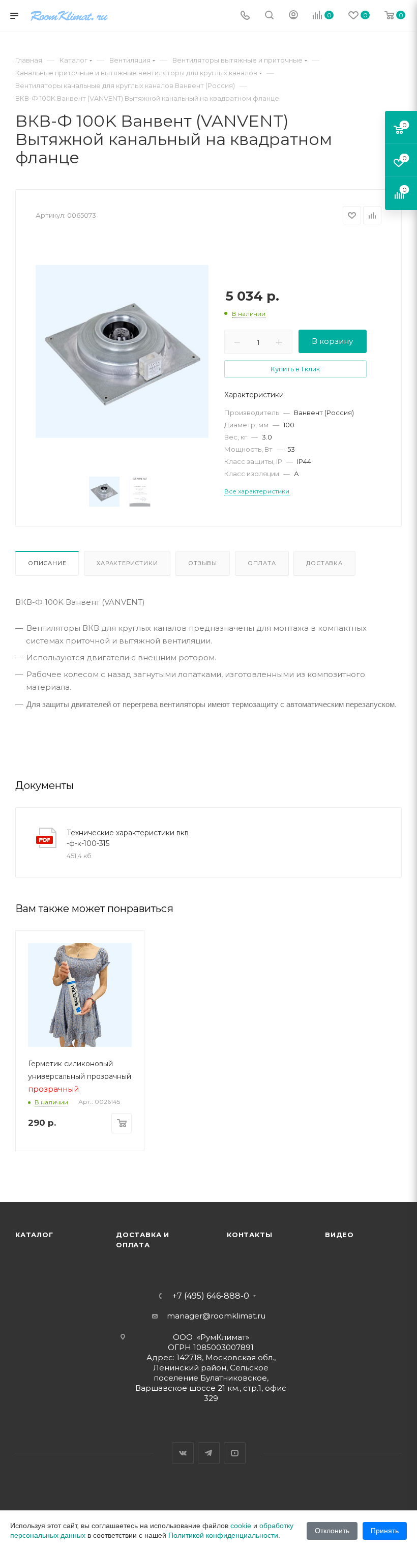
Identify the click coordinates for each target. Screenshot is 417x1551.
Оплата (262, 563)
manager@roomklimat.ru (216, 1316)
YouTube (235, 1453)
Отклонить (332, 1531)
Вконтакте (183, 1453)
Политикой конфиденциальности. (224, 1535)
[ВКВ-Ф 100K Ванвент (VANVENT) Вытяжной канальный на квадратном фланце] (122, 351)
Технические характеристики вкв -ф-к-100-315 (128, 838)
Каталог (34, 1235)
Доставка (324, 563)
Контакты (249, 1235)
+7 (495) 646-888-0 (210, 1296)
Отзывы (202, 563)
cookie (240, 1525)
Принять (385, 1531)
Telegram (209, 1453)
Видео (339, 1235)
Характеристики (127, 563)
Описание (47, 563)
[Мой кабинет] (293, 16)
